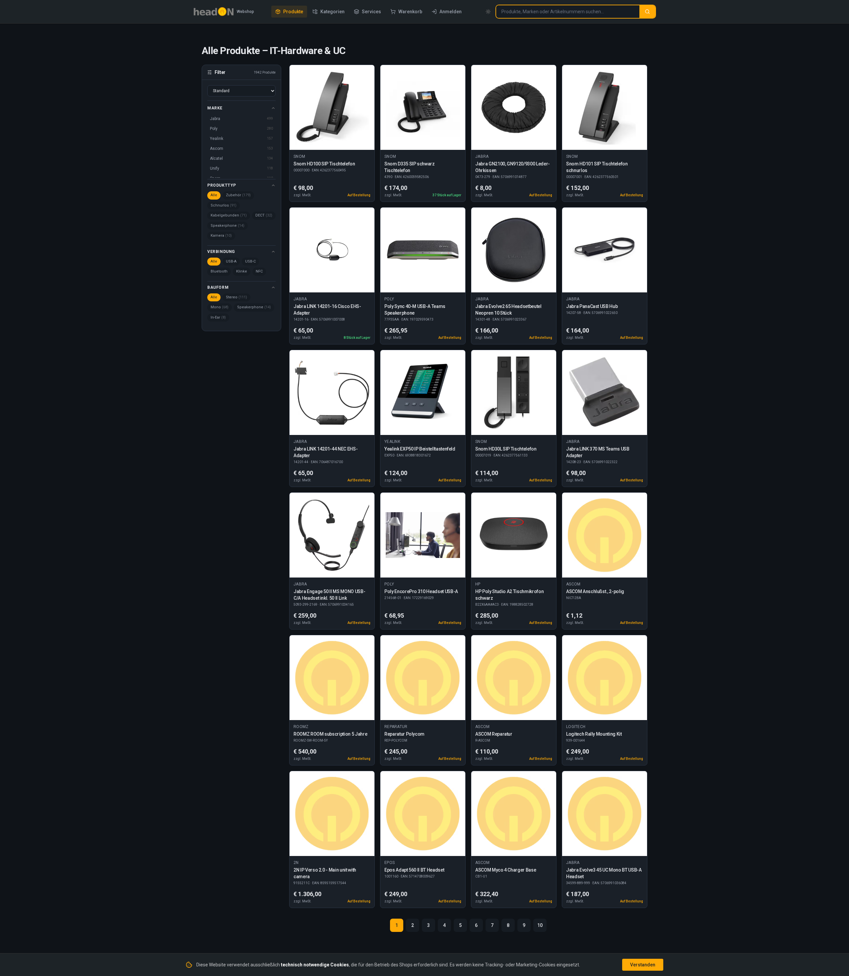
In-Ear (218, 317)
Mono (220, 307)
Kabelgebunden (229, 215)
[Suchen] (647, 11)
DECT (263, 215)
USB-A (231, 261)
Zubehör (238, 195)
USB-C (250, 261)
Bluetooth (219, 271)
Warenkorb (410, 11)
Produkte (293, 11)
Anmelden (450, 11)
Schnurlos (223, 205)
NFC (259, 271)
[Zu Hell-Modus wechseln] (488, 11)
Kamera (221, 235)
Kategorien (332, 11)
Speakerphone (227, 225)
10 (540, 925)
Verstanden (642, 964)
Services (371, 11)
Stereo (236, 297)
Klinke (241, 271)
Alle (214, 195)
